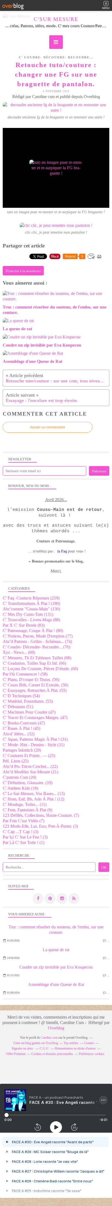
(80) (33, 630)
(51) (18, 706)
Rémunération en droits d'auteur (75, 1048)
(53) (28, 701)
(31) (35, 739)
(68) (37, 657)
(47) (29, 712)
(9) (27, 810)
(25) (29, 755)
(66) (34, 663)
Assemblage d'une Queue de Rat (56, 984)
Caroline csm (49, 1037)
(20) (19, 777)
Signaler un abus (23, 1048)
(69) (19, 652)
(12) (33, 799)
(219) (31, 598)
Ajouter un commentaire (47, 427)
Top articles (71, 1043)
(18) (20, 788)
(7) (41, 815)
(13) (34, 793)
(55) (35, 690)
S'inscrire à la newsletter (23, 271)
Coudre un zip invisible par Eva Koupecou (56, 967)
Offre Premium (16, 1054)
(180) (31, 603)
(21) (30, 772)
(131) (28, 614)
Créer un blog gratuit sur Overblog (35, 1043)
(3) (40, 826)
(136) (31, 609)
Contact (89, 1043)
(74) (37, 641)
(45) (21, 728)
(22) (30, 766)
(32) (19, 733)
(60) (40, 668)
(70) (36, 647)
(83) (24, 625)
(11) (24, 804)
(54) (21, 695)
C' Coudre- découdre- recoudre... (56, 57)
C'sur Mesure (56, 19)
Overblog (56, 1028)
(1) (23, 842)
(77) (38, 636)
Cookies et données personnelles (52, 1054)
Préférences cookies (91, 1054)
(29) (22, 750)
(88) (31, 619)
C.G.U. (44, 1048)
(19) (27, 782)
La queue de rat (56, 949)
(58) (25, 674)
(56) (31, 679)
